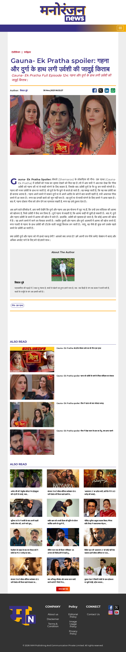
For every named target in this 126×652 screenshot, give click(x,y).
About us (53, 614)
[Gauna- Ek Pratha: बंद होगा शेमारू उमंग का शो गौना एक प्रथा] (32, 359)
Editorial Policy (73, 615)
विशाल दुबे (24, 90)
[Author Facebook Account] (30, 282)
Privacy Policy (73, 632)
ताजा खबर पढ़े (63, 589)
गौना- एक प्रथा (17, 305)
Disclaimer (53, 619)
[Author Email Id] (26, 282)
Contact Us (93, 614)
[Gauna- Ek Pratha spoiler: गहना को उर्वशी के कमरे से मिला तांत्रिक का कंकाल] (32, 387)
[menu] (120, 28)
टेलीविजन (16, 52)
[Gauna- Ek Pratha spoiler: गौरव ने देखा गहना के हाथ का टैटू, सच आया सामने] (32, 442)
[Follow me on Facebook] (30, 90)
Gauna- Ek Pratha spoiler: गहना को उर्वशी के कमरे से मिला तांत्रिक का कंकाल (85, 376)
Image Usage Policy (73, 624)
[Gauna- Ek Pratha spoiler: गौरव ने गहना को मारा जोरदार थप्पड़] (32, 414)
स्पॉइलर (27, 52)
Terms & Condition (53, 625)
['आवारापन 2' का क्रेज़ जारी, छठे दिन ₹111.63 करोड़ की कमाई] (100, 478)
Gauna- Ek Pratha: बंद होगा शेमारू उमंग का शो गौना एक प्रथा (79, 348)
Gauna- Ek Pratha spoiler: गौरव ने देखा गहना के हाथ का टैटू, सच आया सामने (85, 431)
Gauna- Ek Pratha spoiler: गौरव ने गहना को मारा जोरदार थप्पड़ (80, 403)
